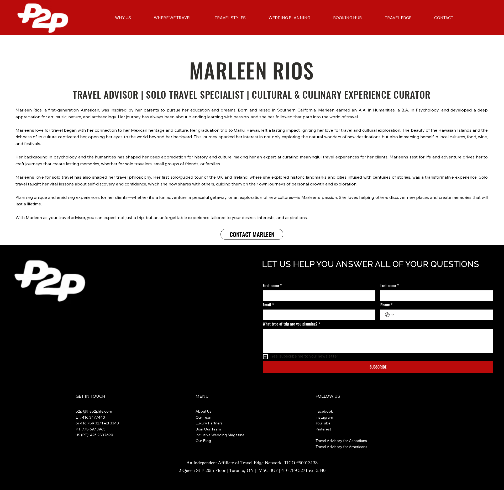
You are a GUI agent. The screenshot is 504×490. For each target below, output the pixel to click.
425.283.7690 (101, 435)
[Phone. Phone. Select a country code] (389, 315)
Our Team (204, 417)
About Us (203, 411)
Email (268, 304)
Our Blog (203, 440)
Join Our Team (208, 429)
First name (272, 285)
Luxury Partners (209, 423)
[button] (173, 17)
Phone (386, 304)
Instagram (324, 417)
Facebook (325, 411)
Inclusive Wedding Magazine (220, 435)
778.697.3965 (94, 429)
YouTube (323, 423)
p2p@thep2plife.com (94, 411)
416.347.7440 (93, 417)
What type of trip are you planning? (291, 324)
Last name (389, 285)
